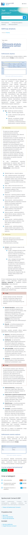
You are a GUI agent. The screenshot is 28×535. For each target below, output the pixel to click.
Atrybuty (8, 32)
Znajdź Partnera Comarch (9, 526)
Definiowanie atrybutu (11, 44)
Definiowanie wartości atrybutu (11, 46)
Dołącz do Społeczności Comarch (11, 507)
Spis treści (5, 515)
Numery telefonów (8, 524)
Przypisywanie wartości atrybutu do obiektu (10, 484)
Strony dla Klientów (8, 517)
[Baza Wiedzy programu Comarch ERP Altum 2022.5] (7, 3)
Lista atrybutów (8, 480)
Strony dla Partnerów (8, 518)
